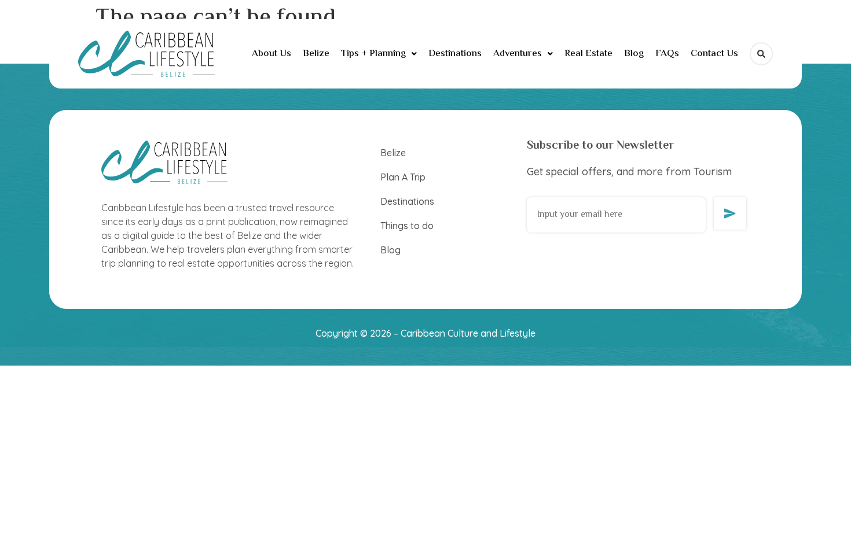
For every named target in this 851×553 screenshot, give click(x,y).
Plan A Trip (403, 177)
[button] (379, 54)
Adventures (517, 53)
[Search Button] (761, 53)
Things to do (407, 225)
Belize (316, 53)
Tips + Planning (373, 53)
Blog (634, 53)
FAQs (667, 53)
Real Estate (588, 53)
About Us (271, 53)
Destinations (455, 53)
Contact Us (714, 53)
